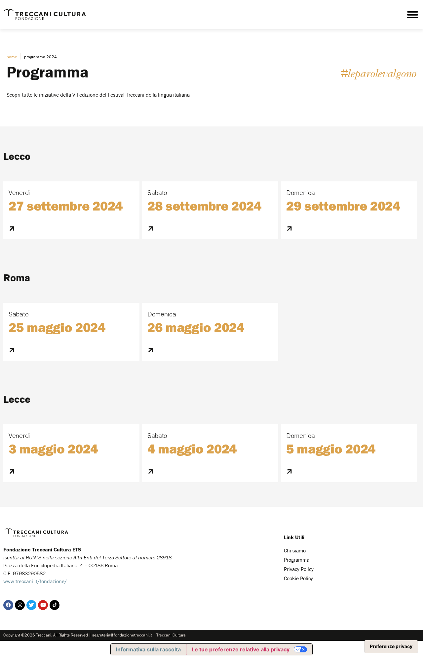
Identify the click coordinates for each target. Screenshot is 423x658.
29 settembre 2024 (343, 205)
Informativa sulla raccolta (148, 649)
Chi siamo (295, 550)
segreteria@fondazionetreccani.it (122, 635)
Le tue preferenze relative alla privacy (240, 649)
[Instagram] (20, 605)
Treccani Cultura (171, 635)
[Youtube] (43, 605)
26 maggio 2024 (195, 327)
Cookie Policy (298, 578)
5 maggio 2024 (330, 448)
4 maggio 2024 (192, 448)
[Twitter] (31, 605)
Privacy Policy (299, 569)
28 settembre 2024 (204, 205)
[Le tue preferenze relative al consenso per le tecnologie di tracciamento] (391, 646)
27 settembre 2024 (66, 205)
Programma (296, 559)
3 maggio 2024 (53, 448)
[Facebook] (8, 605)
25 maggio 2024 (57, 327)
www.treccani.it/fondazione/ (35, 581)
